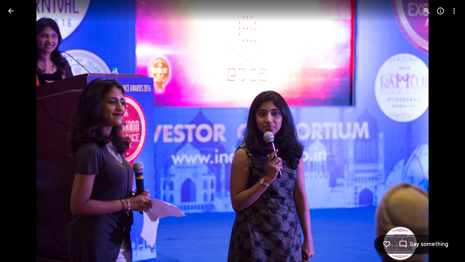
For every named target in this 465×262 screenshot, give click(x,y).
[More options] (454, 11)
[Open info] (440, 11)
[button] (19, 131)
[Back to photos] (11, 11)
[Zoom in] (427, 11)
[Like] (387, 244)
